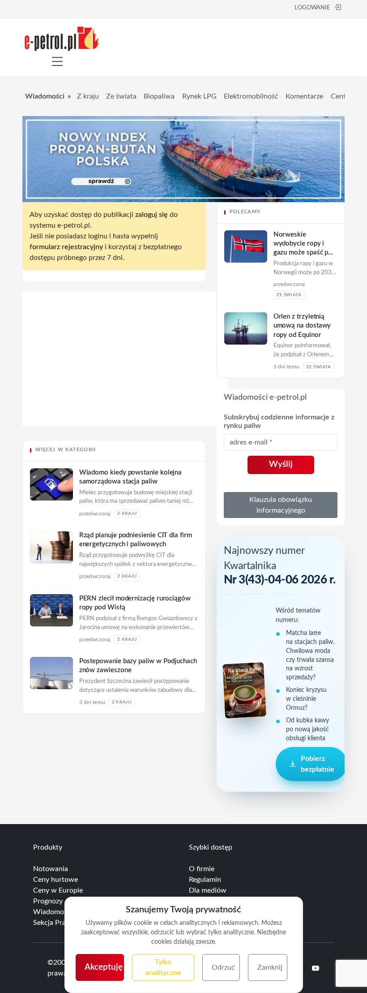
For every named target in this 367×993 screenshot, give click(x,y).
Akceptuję (104, 967)
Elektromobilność (251, 96)
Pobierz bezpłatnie (317, 764)
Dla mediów (207, 890)
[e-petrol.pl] (62, 38)
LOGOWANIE (312, 8)
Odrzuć (223, 967)
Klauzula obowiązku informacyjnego (280, 505)
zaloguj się (151, 214)
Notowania (50, 868)
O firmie (201, 868)
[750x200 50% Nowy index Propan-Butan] (183, 158)
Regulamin (205, 879)
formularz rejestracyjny (66, 246)
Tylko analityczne (163, 967)
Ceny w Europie (58, 890)
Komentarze (304, 96)
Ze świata (121, 96)
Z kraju (88, 96)
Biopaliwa (159, 96)
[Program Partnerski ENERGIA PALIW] (125, 423)
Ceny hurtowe (55, 879)
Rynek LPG (199, 96)
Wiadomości (44, 96)
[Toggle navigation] (57, 61)
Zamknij (269, 967)
